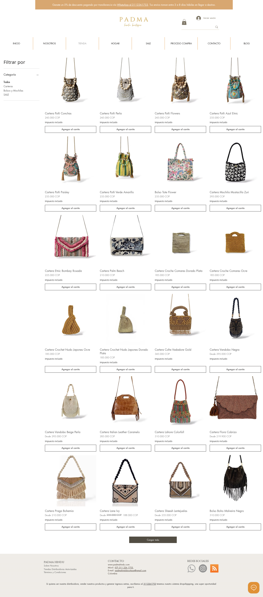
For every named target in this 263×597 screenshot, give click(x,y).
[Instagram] (203, 568)
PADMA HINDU (54, 562)
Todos (7, 82)
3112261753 (149, 583)
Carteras (8, 86)
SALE (6, 94)
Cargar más (153, 539)
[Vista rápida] (70, 83)
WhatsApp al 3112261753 (132, 4)
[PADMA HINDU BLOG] (214, 568)
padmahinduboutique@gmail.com (130, 570)
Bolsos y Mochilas (13, 90)
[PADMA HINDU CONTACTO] (191, 568)
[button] (184, 22)
